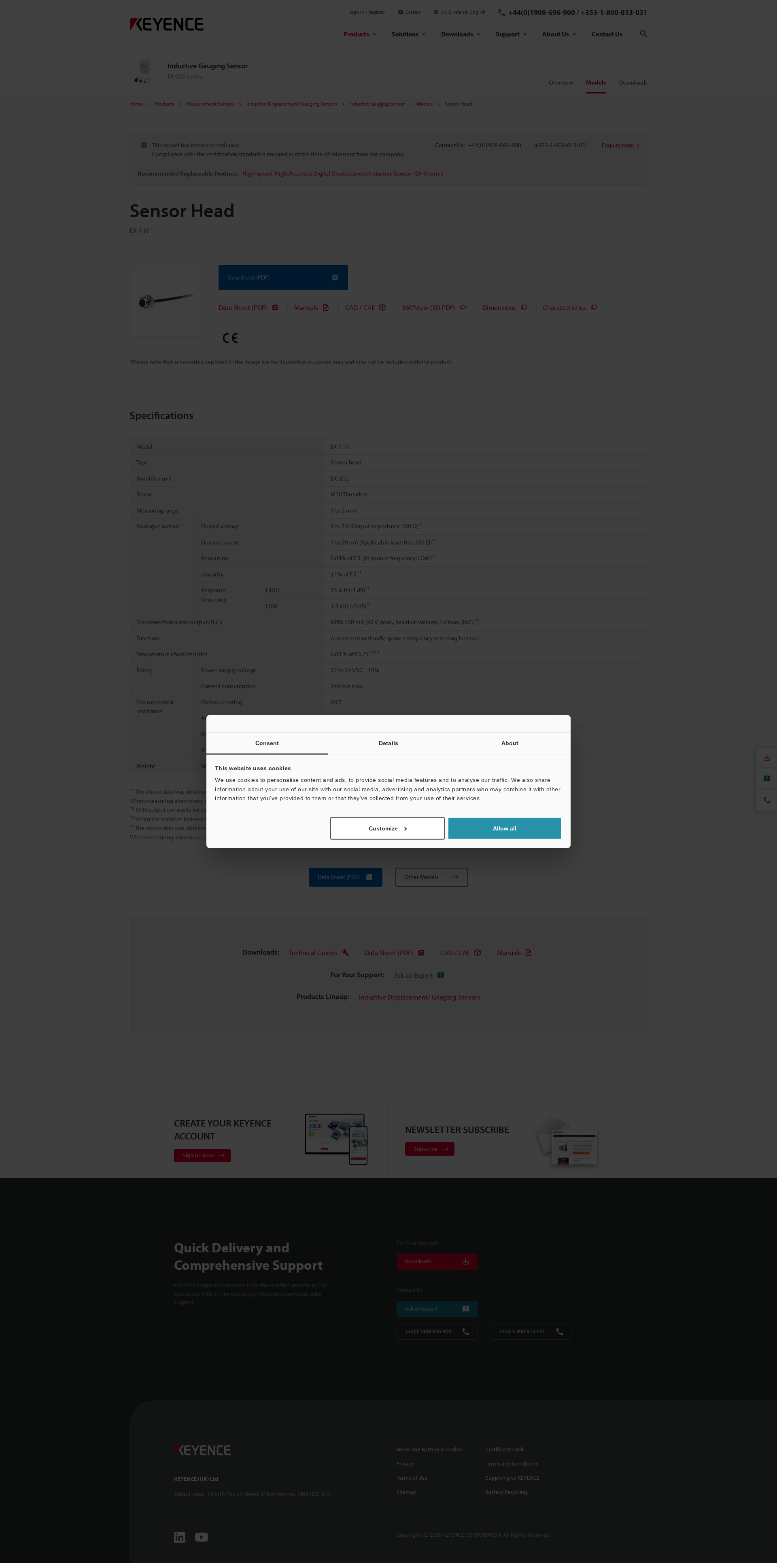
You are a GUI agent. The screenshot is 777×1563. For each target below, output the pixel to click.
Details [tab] (388, 743)
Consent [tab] (267, 743)
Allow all (504, 828)
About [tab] (510, 743)
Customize (383, 828)
